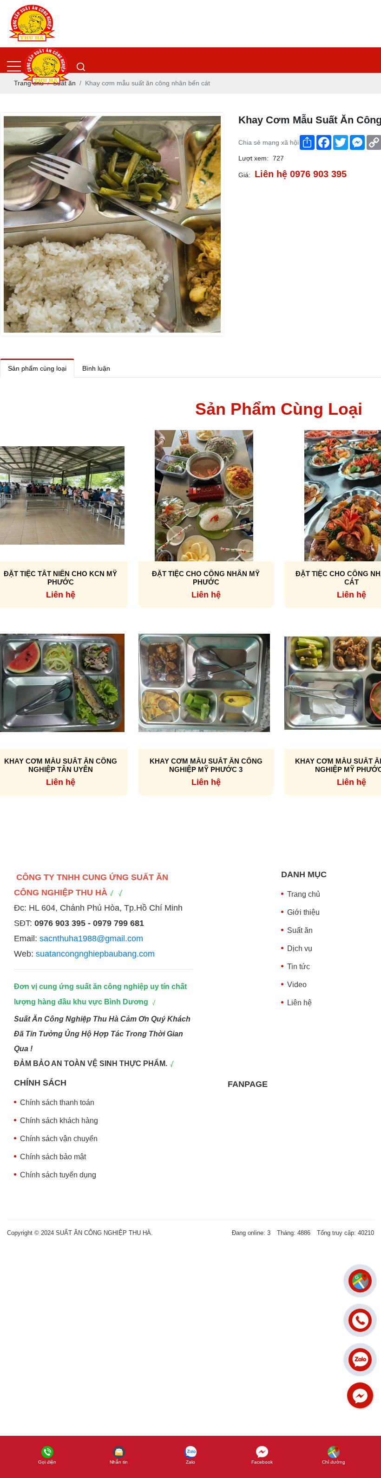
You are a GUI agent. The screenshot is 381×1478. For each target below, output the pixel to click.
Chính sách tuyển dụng (58, 1175)
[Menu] (14, 66)
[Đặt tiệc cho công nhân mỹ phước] (204, 495)
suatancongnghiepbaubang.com (95, 953)
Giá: (244, 175)
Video (297, 985)
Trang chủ (303, 894)
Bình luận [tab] (96, 368)
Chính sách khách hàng (59, 1121)
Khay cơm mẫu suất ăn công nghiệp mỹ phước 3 (206, 765)
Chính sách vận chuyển (59, 1139)
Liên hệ (299, 1003)
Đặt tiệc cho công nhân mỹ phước (206, 578)
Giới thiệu (303, 912)
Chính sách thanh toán (57, 1102)
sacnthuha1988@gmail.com (91, 938)
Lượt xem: (253, 158)
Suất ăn (300, 930)
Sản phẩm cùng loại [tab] (37, 368)
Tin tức (298, 966)
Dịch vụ (299, 948)
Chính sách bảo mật (53, 1157)
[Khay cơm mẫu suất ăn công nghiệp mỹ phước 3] (204, 682)
